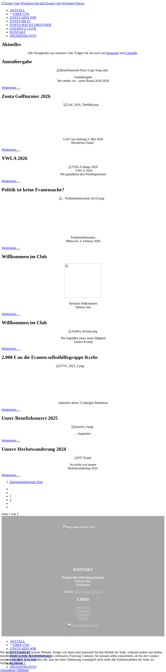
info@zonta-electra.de (88, 591)
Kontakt (83, 618)
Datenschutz (83, 611)
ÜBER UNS (21, 14)
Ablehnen (22, 670)
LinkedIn (131, 53)
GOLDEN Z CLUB (23, 28)
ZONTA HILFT (20, 21)
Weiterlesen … (11, 87)
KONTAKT (18, 32)
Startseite (83, 614)
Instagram (112, 53)
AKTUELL (17, 10)
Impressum (83, 607)
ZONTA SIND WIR (23, 17)
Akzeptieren (8, 670)
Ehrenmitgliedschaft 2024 (26, 482)
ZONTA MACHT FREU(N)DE (31, 25)
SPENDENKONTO (23, 35)
